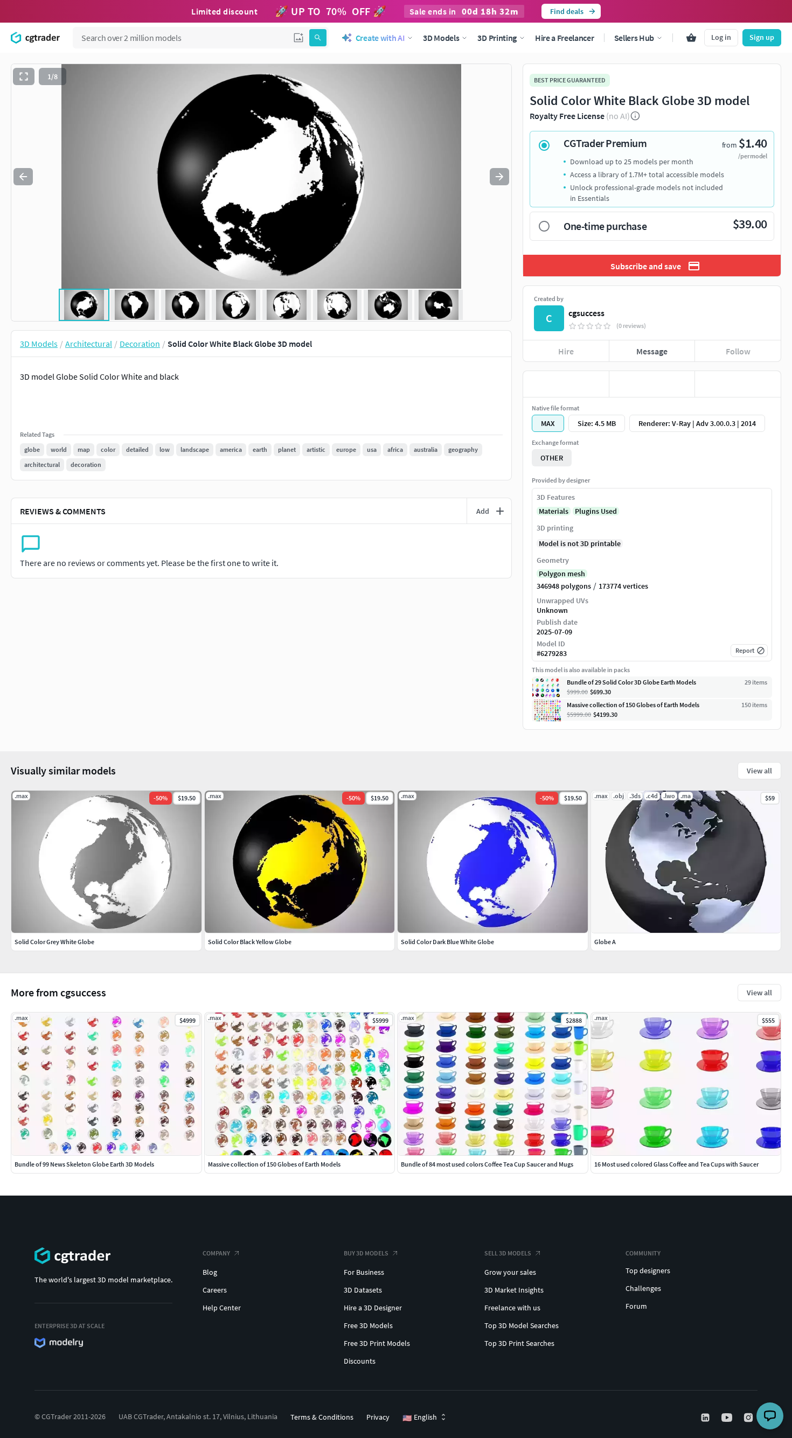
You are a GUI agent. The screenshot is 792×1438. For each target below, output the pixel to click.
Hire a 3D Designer (373, 1308)
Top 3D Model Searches (521, 1325)
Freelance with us (512, 1308)
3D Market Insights (514, 1290)
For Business (364, 1272)
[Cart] (691, 37)
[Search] (317, 37)
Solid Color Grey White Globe (54, 942)
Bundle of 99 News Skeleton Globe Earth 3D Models (84, 1164)
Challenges (643, 1288)
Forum (636, 1306)
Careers (215, 1290)
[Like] (566, 384)
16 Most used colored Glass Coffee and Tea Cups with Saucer (676, 1164)
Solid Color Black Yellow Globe (249, 942)
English (419, 1417)
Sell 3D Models (507, 1253)
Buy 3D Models (366, 1253)
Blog (210, 1272)
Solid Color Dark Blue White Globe (447, 942)
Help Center (222, 1308)
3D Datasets (363, 1290)
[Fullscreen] (23, 76)
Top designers (648, 1270)
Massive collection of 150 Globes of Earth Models (274, 1164)
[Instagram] (749, 1417)
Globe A (605, 942)
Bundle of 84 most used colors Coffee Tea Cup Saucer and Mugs (487, 1164)
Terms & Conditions (321, 1417)
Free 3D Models (368, 1325)
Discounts (360, 1361)
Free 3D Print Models (377, 1343)
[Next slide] (499, 176)
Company (216, 1253)
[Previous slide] (23, 176)
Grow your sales (510, 1272)
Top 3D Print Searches (519, 1343)
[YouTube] (728, 1417)
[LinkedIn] (706, 1417)
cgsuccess (586, 313)
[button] (298, 37)
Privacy (378, 1417)
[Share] (738, 384)
